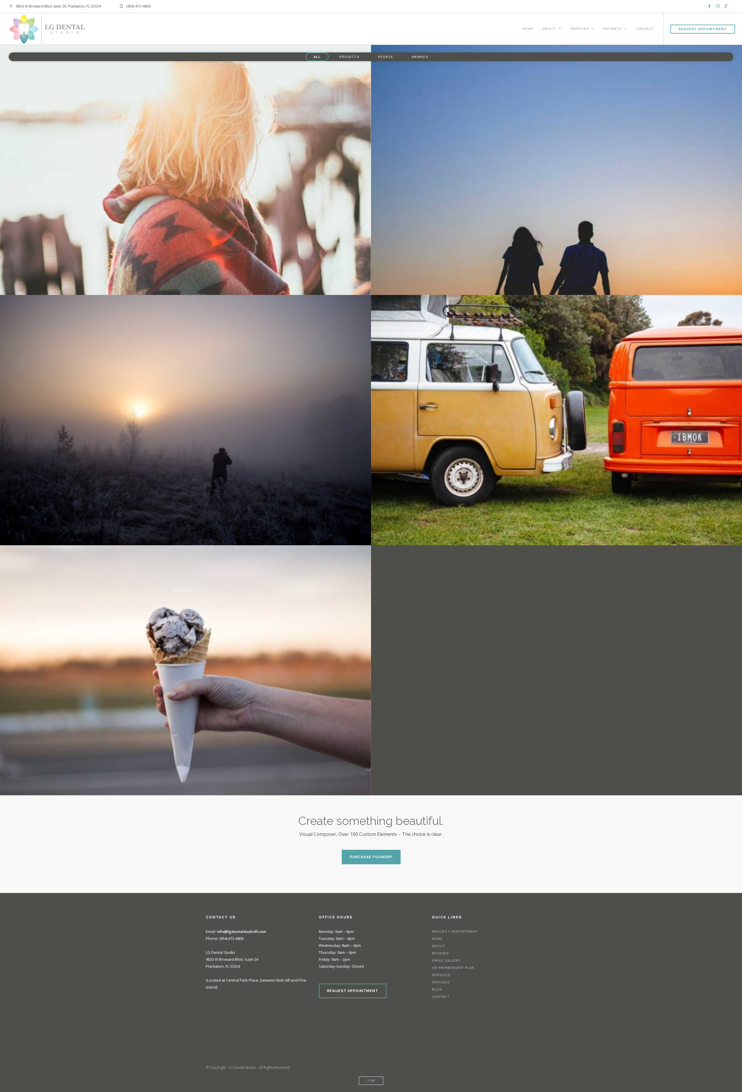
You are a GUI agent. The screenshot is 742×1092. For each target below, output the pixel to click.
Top (371, 1081)
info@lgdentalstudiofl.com (241, 931)
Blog (437, 989)
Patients (612, 28)
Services (579, 28)
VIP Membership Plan (453, 968)
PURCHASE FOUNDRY (371, 857)
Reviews (440, 953)
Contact (645, 28)
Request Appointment (703, 29)
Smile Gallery (446, 960)
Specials (441, 982)
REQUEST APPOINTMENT (352, 991)
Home (527, 28)
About (549, 28)
